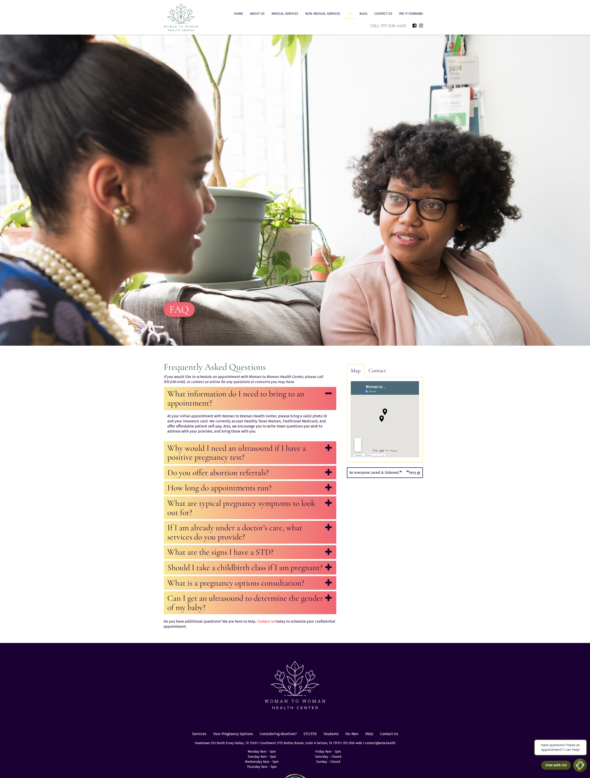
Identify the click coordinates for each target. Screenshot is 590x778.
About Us (257, 14)
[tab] (250, 398)
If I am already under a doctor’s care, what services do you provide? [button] (234, 532)
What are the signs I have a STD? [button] (220, 552)
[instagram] (421, 25)
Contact (377, 370)
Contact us (266, 621)
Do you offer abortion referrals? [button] (218, 472)
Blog (363, 14)
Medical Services (284, 14)
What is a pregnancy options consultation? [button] (235, 583)
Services (199, 734)
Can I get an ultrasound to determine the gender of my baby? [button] (245, 602)
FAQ (350, 14)
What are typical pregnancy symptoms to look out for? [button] (241, 507)
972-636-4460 (394, 25)
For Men (351, 734)
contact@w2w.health (380, 743)
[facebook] (414, 25)
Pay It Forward (411, 14)
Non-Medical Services (322, 14)
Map (355, 370)
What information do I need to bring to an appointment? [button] (235, 398)
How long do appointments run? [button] (219, 488)
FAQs (369, 734)
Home (238, 14)
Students (331, 734)
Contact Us (383, 14)
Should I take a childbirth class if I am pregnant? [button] (245, 567)
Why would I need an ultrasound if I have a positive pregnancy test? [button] (236, 452)
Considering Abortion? (278, 734)
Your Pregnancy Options (233, 734)
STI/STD (310, 734)
